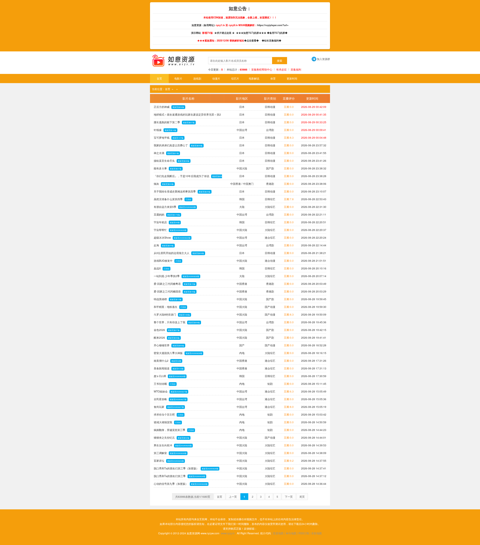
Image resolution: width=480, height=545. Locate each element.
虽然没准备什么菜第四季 (172, 199)
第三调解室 (170, 453)
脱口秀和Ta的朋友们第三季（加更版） (186, 468)
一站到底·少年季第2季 (176, 276)
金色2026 (167, 330)
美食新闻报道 (168, 368)
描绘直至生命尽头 (171, 160)
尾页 (302, 496)
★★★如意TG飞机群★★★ (251, 33)
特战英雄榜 (168, 299)
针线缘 (165, 130)
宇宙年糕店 (167, 222)
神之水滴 (166, 153)
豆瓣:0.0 (289, 107)
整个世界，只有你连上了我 (177, 322)
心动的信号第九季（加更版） (180, 484)
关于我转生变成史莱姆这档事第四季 (182, 191)
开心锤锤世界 (169, 345)
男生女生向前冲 (173, 445)
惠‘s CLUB (169, 376)
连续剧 (197, 78)
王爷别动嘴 (165, 384)
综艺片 (235, 78)
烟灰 (164, 184)
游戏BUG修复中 (167, 260)
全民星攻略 (170, 399)
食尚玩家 (169, 407)
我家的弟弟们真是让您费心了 (178, 145)
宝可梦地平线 (168, 137)
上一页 (233, 496)
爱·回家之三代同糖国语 (174, 291)
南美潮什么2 (167, 360)
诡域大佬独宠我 (167, 422)
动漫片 (216, 78)
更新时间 (292, 78)
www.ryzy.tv (228, 533)
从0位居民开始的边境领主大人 (179, 253)
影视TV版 (208, 33)
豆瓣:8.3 (289, 137)
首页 (159, 78)
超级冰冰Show (172, 237)
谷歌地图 (316, 533)
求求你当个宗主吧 (168, 414)
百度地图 (278, 533)
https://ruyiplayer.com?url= (273, 25)
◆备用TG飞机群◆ (278, 33)
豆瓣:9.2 (289, 460)
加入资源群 (321, 59)
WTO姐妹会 (170, 391)
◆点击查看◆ (252, 40)
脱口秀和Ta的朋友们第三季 (179, 476)
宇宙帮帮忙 (170, 230)
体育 (273, 78)
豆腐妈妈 (167, 214)
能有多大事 (168, 168)
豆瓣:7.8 (289, 199)
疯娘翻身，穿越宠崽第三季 (174, 430)
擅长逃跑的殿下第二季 (174, 122)
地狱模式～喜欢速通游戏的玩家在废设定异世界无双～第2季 (187, 115)
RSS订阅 (303, 533)
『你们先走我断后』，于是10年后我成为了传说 (188, 177)
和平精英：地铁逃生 (170, 307)
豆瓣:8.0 (289, 407)
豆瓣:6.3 (289, 391)
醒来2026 (167, 337)
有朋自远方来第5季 (175, 207)
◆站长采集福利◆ (272, 40)
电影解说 (254, 78)
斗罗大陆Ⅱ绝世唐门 (172, 314)
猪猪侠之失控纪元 (171, 437)
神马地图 (291, 533)
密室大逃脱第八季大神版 (178, 353)
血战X (161, 268)
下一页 (289, 496)
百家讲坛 (169, 460)
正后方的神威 (169, 107)
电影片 (178, 78)
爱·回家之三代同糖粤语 (174, 284)
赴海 (164, 245)
